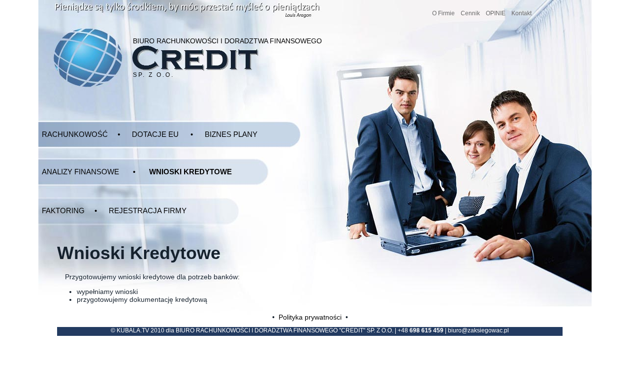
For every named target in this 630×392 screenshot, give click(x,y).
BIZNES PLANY (231, 134)
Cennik (470, 13)
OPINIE (495, 13)
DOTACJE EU (155, 134)
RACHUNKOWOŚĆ (75, 134)
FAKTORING (63, 210)
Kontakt (521, 13)
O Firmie (443, 13)
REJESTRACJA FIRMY (148, 210)
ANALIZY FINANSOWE (80, 171)
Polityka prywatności (310, 317)
